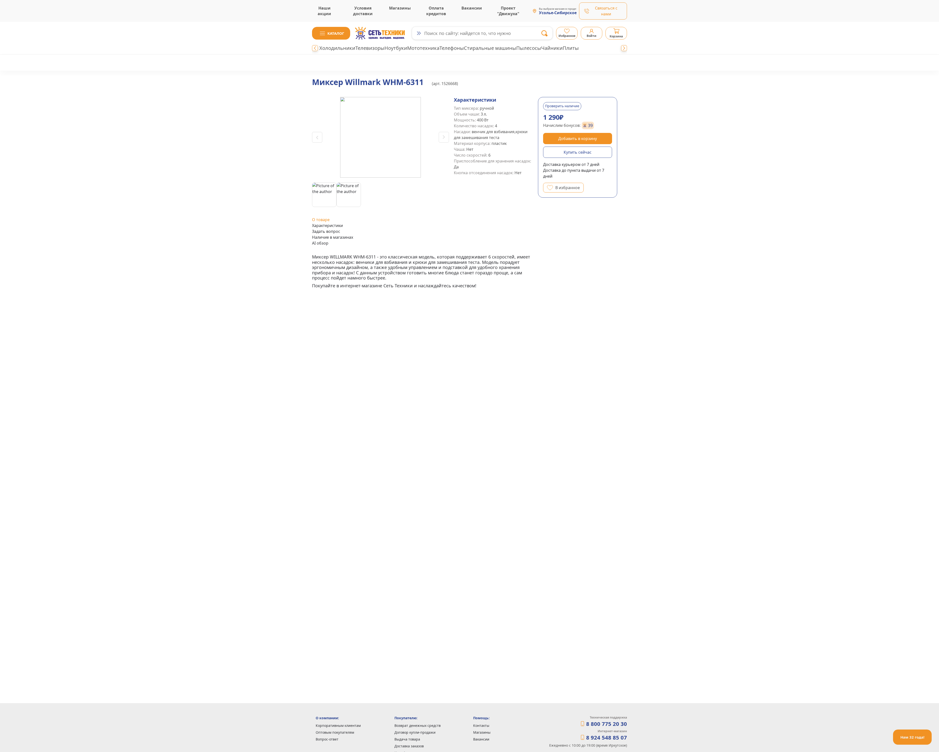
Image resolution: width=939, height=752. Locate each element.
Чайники (552, 48)
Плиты (571, 48)
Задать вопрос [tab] (326, 231)
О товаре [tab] (321, 219)
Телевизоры (369, 48)
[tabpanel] (422, 271)
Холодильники (337, 48)
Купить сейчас (578, 152)
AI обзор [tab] (320, 243)
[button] (331, 33)
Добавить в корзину (577, 138)
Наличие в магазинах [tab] (332, 237)
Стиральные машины (490, 48)
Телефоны (451, 48)
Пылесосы (528, 48)
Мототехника (423, 48)
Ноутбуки (395, 48)
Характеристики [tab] (327, 225)
